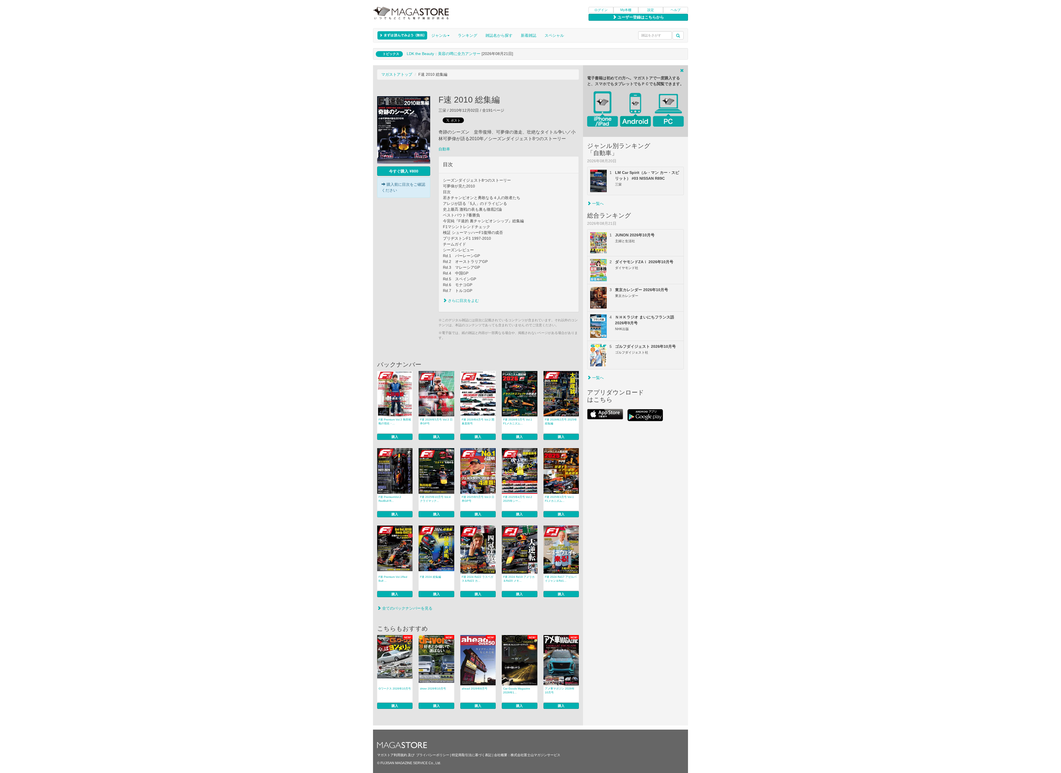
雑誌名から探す (499, 35)
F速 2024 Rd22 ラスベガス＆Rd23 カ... (477, 578)
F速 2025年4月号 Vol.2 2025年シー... (517, 498)
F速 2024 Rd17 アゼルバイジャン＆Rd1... (560, 578)
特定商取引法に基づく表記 (472, 755)
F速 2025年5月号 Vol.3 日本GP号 (478, 498)
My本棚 (625, 10)
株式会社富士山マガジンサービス (535, 755)
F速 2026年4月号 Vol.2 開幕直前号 (478, 421)
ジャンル (439, 35)
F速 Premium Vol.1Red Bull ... (393, 578)
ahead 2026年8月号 (474, 688)
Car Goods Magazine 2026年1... (516, 690)
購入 (395, 437)
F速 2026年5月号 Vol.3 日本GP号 (436, 421)
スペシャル (554, 35)
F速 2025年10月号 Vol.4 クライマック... (435, 498)
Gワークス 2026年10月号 (395, 688)
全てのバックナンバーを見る (406, 608)
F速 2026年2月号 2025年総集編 (561, 421)
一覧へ (597, 203)
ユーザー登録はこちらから (640, 17)
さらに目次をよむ (463, 300)
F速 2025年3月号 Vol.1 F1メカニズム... (559, 498)
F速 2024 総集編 (430, 576)
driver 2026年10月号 (433, 688)
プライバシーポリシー (432, 755)
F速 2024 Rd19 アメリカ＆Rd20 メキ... (519, 578)
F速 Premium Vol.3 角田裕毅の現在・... (395, 421)
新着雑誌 (528, 35)
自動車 (444, 149)
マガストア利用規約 (392, 755)
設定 (650, 10)
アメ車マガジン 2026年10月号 (559, 690)
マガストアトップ (396, 74)
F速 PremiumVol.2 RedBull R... (390, 498)
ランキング (467, 35)
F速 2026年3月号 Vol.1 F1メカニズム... (517, 421)
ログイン (601, 10)
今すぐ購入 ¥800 (403, 171)
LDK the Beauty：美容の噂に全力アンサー (443, 53)
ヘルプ (676, 10)
